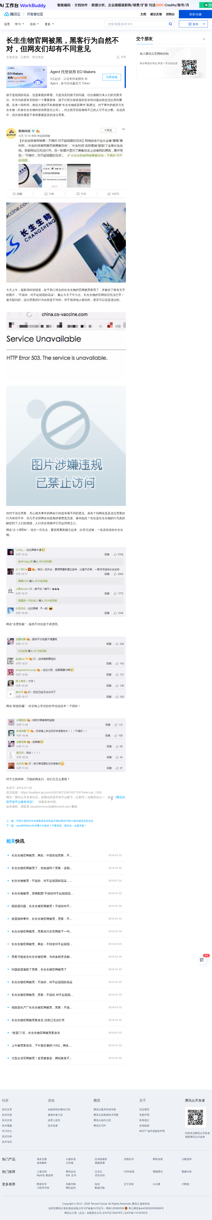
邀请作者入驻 (55, 1114)
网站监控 (71, 1187)
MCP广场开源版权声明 (152, 1131)
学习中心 (7, 1131)
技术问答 (7, 1114)
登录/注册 (195, 14)
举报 (123, 56)
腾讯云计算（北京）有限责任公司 (83, 1212)
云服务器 (71, 1159)
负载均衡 (71, 1184)
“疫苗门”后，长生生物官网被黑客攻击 (36, 1033)
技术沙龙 (7, 1120)
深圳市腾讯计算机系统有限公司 (65, 1208)
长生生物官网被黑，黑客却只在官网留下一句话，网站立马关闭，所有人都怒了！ (43, 931)
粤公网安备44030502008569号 (146, 1208)
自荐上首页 (54, 1120)
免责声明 (144, 1114)
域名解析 (42, 1162)
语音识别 (100, 1175)
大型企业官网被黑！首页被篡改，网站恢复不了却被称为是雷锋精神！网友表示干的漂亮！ (43, 1058)
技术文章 (7, 1109)
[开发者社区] (35, 14)
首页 (7, 24)
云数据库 (187, 1159)
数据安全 (42, 1184)
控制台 (170, 14)
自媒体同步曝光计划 (59, 1109)
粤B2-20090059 (115, 1208)
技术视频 (7, 1125)
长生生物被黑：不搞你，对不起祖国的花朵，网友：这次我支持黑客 (43, 880)
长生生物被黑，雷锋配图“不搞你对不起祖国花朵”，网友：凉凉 (43, 893)
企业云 (98, 1171)
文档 (143, 14)
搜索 (170, 24)
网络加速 (158, 1159)
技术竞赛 (53, 1125)
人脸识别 (42, 1171)
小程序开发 (43, 1187)
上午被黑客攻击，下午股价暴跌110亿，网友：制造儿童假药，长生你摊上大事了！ (43, 1045)
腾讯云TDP (100, 1125)
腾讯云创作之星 (102, 1120)
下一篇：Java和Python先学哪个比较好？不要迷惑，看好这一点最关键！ (46, 825)
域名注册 (42, 1159)
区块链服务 (101, 1159)
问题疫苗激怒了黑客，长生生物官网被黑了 (39, 969)
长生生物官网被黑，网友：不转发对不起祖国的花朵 (43, 944)
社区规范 (144, 1109)
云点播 (156, 1184)
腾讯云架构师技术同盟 (106, 1114)
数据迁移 (100, 1187)
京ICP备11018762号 (136, 1212)
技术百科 (7, 1136)
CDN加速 (129, 1171)
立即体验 (112, 77)
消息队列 (129, 1159)
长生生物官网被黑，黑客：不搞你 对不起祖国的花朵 (43, 994)
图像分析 (187, 1171)
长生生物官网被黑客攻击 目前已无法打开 (38, 1020)
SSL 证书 (71, 1175)
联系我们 (144, 1120)
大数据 (185, 1184)
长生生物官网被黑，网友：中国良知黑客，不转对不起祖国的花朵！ (43, 855)
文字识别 (129, 1184)
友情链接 (144, 1125)
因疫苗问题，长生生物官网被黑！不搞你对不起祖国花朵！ (43, 906)
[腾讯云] (12, 14)
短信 (97, 1184)
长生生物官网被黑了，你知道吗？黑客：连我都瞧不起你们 (43, 868)
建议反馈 (156, 14)
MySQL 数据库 (45, 1175)
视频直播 (100, 1162)
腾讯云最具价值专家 (105, 1109)
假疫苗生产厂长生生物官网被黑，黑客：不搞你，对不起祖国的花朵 (43, 1007)
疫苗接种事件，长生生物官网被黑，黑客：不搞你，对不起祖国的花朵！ (43, 918)
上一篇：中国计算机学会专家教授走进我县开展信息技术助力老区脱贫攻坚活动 (49, 820)
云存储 (69, 1162)
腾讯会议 (71, 1171)
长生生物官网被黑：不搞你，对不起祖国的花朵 (42, 982)
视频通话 (158, 1171)
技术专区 (7, 1141)
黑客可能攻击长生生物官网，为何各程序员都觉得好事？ (43, 956)
